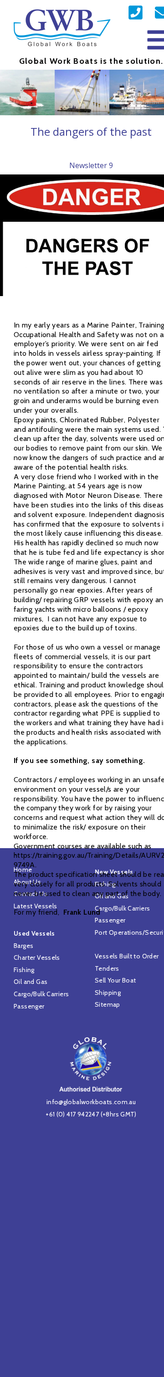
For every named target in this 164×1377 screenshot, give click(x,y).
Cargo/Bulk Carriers (41, 994)
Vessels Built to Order (127, 956)
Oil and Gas (30, 982)
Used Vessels (34, 933)
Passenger (29, 1006)
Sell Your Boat (115, 980)
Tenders (107, 968)
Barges (23, 946)
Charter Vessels (37, 957)
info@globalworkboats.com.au (91, 1102)
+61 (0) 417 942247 (72, 1114)
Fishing (24, 970)
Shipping (108, 992)
